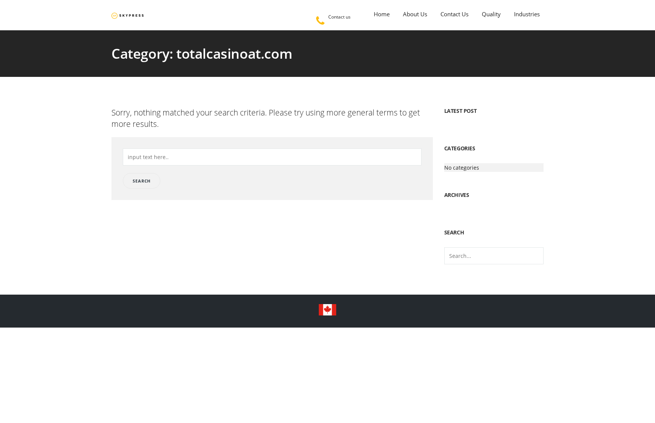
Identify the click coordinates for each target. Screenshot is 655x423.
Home (382, 14)
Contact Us (454, 14)
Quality (491, 14)
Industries (527, 14)
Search (141, 181)
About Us (415, 14)
